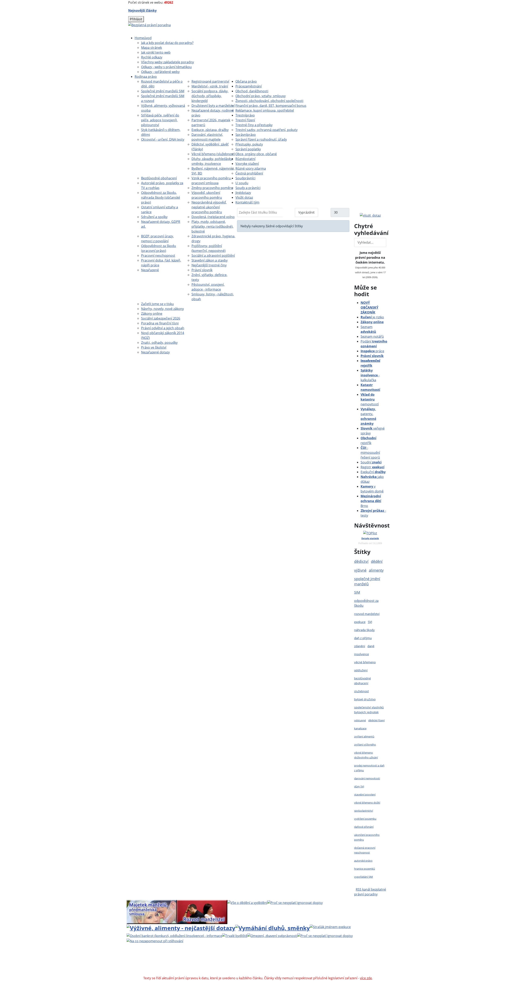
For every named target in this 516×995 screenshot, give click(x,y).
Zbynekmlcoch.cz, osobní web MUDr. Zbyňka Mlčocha (196, 968)
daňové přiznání (363, 827)
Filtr (289, 212)
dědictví (361, 561)
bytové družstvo (365, 699)
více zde (366, 978)
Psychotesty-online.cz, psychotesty (252, 973)
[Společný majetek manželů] (152, 911)
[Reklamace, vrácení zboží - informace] (295, 902)
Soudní (371, 462)
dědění (377, 561)
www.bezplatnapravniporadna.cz (231, 959)
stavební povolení (365, 794)
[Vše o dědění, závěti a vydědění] (247, 902)
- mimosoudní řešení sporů (370, 453)
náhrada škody (364, 630)
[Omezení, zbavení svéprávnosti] (272, 935)
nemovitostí (370, 399)
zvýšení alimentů (364, 736)
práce (372, 351)
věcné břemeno (365, 662)
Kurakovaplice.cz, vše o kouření (313, 968)
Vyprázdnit (306, 212)
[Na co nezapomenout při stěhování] (155, 940)
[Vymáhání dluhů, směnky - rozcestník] (272, 927)
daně (370, 646)
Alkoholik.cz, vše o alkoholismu (263, 968)
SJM (357, 592)
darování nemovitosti (367, 778)
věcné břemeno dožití (367, 802)
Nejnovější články (142, 10)
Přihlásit (136, 19)
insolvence (361, 654)
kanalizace (360, 728)
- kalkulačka (370, 375)
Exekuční (373, 472)
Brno (371, 501)
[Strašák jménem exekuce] (330, 926)
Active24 (186, 963)
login (351, 963)
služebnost (361, 691)
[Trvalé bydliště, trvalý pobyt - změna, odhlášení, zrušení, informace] (234, 935)
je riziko (372, 317)
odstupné (360, 720)
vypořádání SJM (363, 877)
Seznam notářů (372, 336)
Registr (372, 467)
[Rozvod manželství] (202, 911)
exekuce (359, 622)
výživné (360, 570)
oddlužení (361, 670)
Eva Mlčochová (350, 959)
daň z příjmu (363, 638)
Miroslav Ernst (292, 963)
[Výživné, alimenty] (181, 927)
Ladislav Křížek (219, 963)
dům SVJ (359, 786)
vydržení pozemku (365, 819)
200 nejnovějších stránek (325, 963)
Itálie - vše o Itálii (294, 973)
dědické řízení (376, 720)
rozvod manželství (367, 614)
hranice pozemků (364, 868)
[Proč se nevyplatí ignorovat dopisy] (325, 935)
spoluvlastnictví (363, 810)
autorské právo (363, 860)
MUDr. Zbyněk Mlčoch (301, 959)
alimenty (376, 570)
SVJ (370, 622)
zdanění (359, 646)
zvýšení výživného (365, 744)
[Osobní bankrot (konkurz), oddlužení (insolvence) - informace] (174, 935)
